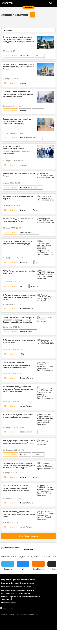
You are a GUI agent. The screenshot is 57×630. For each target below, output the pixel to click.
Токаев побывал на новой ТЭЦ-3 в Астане (19, 175)
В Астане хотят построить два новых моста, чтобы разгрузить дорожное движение (18, 94)
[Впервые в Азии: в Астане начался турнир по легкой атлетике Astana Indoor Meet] (45, 490)
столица (36, 454)
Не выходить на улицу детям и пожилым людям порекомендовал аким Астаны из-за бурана (19, 465)
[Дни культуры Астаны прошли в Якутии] (45, 198)
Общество (33, 557)
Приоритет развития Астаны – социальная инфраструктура (17, 242)
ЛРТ (21, 286)
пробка (35, 110)
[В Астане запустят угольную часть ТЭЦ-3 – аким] (45, 342)
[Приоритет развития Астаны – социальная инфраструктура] (45, 247)
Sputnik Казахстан (27, 233)
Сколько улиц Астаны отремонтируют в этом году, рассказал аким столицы (16, 365)
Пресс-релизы (27, 583)
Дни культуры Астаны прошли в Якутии (18, 197)
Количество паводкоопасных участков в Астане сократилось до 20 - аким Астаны (18, 389)
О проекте (6, 579)
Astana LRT (24, 56)
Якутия (23, 210)
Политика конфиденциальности (16, 587)
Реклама (15, 583)
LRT (37, 56)
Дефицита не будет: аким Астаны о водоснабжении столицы (18, 416)
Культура (45, 557)
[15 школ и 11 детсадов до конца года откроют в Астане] (45, 220)
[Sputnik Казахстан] (8, 4)
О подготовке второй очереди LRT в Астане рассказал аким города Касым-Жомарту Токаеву (18, 39)
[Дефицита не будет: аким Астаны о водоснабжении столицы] (45, 419)
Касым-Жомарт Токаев (28, 138)
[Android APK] (6, 608)
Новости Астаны (26, 309)
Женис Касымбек (14, 15)
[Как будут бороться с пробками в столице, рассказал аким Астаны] (45, 442)
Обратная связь (8, 603)
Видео (22, 557)
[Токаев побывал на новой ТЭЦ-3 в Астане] (45, 175)
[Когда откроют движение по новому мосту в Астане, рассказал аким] (45, 515)
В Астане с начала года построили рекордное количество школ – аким (19, 297)
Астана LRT (35, 286)
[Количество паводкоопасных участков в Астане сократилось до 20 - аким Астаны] (45, 392)
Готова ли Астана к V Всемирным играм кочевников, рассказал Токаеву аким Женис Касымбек (18, 319)
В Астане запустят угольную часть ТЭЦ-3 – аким (19, 341)
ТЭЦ (22, 354)
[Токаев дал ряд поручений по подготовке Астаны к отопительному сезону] (45, 124)
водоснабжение (26, 432)
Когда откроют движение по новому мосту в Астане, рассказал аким (19, 514)
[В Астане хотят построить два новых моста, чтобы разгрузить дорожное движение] (45, 97)
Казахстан (24, 262)
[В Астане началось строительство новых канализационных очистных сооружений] (45, 151)
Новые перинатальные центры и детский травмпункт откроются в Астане (18, 66)
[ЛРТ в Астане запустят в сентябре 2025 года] (45, 274)
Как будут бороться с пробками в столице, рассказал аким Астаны (19, 442)
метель (23, 477)
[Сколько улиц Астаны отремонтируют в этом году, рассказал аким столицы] (45, 366)
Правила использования (23, 579)
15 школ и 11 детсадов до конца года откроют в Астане (18, 220)
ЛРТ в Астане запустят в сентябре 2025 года (19, 272)
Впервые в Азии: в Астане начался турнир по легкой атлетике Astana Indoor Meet (16, 488)
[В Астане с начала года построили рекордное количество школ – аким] (45, 297)
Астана (23, 83)
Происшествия (8, 557)
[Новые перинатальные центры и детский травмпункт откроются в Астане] (45, 69)
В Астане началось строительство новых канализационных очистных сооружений (16, 149)
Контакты (5, 583)
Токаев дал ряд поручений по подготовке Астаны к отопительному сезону (17, 121)
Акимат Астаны (26, 331)
